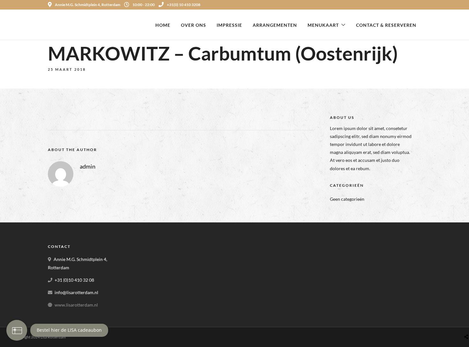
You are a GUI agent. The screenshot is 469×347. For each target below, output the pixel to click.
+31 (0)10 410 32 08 (74, 280)
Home (162, 25)
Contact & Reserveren (386, 25)
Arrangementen (275, 25)
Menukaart (323, 25)
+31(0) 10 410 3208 (183, 4)
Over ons (193, 25)
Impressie (229, 25)
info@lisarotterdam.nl (76, 292)
